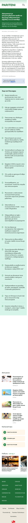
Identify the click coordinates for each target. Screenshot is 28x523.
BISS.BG (4, 497)
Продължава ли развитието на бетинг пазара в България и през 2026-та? (15, 267)
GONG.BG (4, 489)
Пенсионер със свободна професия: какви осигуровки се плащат (13, 119)
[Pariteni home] (8, 5)
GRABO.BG (18, 489)
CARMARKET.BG (6, 493)
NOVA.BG (4, 500)
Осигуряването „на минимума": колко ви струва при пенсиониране (15, 184)
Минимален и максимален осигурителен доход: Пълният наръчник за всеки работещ (14, 195)
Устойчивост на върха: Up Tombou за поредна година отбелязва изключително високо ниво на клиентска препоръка (14, 153)
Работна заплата (12, 432)
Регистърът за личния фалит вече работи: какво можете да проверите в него (14, 141)
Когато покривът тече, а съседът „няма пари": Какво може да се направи (15, 308)
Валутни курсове (12, 444)
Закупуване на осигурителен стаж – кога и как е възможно (14, 207)
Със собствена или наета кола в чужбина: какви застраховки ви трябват (14, 129)
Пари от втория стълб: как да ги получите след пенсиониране (14, 298)
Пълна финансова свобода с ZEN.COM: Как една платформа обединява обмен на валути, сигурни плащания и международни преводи (14, 254)
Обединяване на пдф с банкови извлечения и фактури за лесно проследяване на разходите (15, 218)
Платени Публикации (18, 512)
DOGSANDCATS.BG (20, 493)
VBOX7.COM (5, 485)
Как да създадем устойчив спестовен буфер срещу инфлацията (14, 109)
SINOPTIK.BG (18, 485)
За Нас (4, 508)
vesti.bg (11, 454)
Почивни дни (11, 438)
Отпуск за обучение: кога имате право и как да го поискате (14, 277)
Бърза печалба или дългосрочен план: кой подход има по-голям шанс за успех (14, 98)
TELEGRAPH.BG (19, 497)
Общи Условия (20, 508)
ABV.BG (4, 481)
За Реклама (11, 508)
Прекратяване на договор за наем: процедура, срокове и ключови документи (15, 287)
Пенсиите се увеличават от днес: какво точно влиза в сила (14, 241)
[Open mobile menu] (23, 5)
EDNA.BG (17, 481)
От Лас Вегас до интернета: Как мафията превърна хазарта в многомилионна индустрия (14, 230)
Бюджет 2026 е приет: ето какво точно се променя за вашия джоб (14, 166)
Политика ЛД (6, 512)
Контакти (13, 516)
